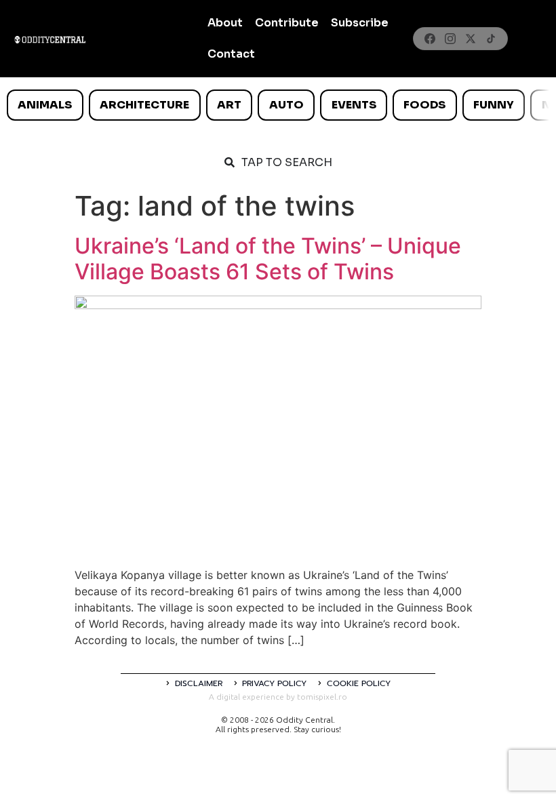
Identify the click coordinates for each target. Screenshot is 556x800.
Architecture (144, 105)
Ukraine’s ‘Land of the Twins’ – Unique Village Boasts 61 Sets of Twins (268, 259)
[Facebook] (429, 38)
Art (229, 105)
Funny (493, 105)
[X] (470, 38)
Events (354, 105)
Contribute (287, 23)
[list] (278, 105)
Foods (424, 105)
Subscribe (360, 23)
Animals (45, 105)
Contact (231, 54)
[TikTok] (490, 38)
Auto (286, 105)
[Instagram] (450, 38)
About (225, 23)
